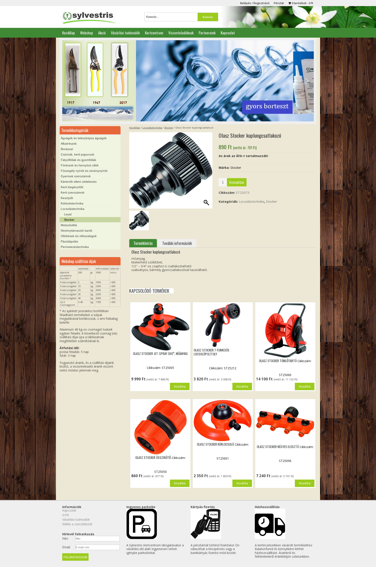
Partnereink (207, 32)
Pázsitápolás (69, 241)
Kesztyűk (67, 198)
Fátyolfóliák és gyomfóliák (78, 160)
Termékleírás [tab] (143, 243)
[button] (68, 80)
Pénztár (279, 3)
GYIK (65, 515)
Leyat (68, 214)
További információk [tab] (177, 243)
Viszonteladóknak (180, 32)
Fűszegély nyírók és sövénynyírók (84, 170)
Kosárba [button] (180, 386)
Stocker (168, 127)
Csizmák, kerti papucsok (77, 154)
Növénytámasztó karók (76, 230)
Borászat (67, 149)
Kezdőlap (68, 32)
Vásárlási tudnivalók (125, 32)
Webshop (86, 32)
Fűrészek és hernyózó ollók (80, 165)
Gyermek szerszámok (76, 176)
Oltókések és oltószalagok (79, 236)
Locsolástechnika (152, 127)
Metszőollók (69, 225)
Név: (65, 538)
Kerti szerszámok (72, 192)
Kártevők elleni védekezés (79, 181)
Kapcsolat (228, 32)
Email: (66, 547)
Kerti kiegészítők (72, 187)
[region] (188, 81)
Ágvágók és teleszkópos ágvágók (84, 138)
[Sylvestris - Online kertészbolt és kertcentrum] (89, 18)
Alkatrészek (69, 143)
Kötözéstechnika (72, 203)
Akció (102, 32)
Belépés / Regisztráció (255, 3)
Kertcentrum (154, 32)
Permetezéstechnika (75, 247)
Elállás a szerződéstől (77, 524)
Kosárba (236, 182)
